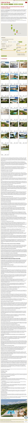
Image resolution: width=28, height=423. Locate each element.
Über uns (19, 0)
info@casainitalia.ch (18, 421)
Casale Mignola (13, 86)
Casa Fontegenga (4, 74)
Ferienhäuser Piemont (15, 419)
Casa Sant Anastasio (5, 86)
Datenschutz (9, 420)
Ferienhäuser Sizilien (21, 419)
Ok (26, 2)
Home (27, 0)
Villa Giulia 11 (4, 121)
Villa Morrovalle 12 (23, 121)
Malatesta (3, 109)
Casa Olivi (12, 74)
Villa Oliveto (13, 133)
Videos (5, 420)
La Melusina (8, 398)
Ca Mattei (3, 62)
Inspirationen (2, 420)
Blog (7, 420)
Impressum (24, 0)
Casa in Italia (5, 2)
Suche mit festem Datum (5, 40)
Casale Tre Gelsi (22, 86)
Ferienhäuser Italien (3, 419)
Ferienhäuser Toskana (9, 419)
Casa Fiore (21, 62)
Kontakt (17, 0)
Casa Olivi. (21, 19)
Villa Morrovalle (13, 121)
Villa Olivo (21, 133)
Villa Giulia (21, 109)
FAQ (21, 0)
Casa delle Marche (14, 62)
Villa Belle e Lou (13, 109)
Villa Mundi (3, 133)
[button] (17, 32)
